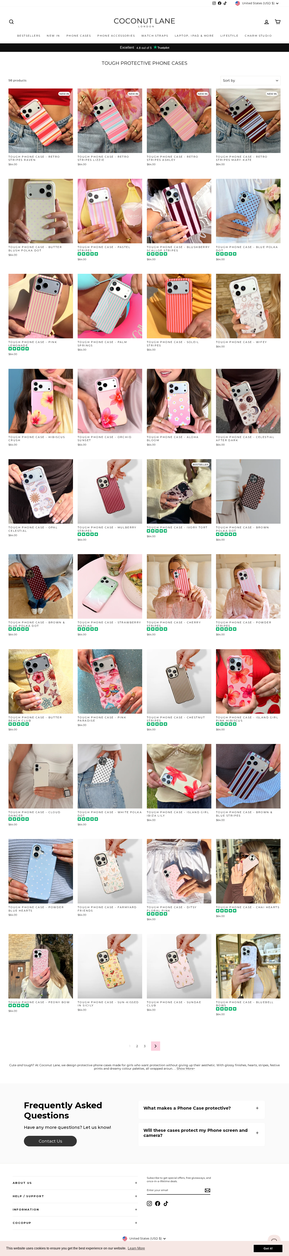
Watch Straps (154, 35)
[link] (50, 1141)
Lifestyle (229, 35)
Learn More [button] (136, 1248)
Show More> (186, 1068)
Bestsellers (28, 35)
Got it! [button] (268, 1248)
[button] (201, 1108)
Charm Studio (258, 35)
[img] (88, 254)
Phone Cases (78, 35)
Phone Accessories (116, 35)
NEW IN (53, 35)
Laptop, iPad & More (194, 35)
